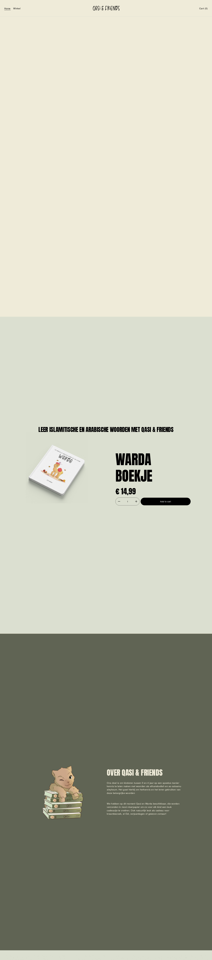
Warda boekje (133, 467)
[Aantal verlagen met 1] (119, 501)
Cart (203, 8)
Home (7, 8)
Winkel (17, 8)
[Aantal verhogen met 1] (136, 501)
